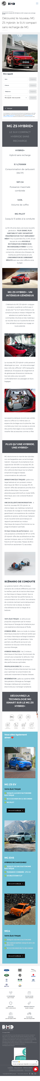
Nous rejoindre (18, 1067)
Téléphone (7, 91)
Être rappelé (8, 95)
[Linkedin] (32, 1074)
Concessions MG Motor (7, 11)
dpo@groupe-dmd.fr (10, 115)
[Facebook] (30, 1074)
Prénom (7, 85)
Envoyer (9, 108)
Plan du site (28, 1070)
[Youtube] (35, 1074)
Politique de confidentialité (16, 1070)
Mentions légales (27, 1067)
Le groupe (10, 1067)
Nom (6, 79)
